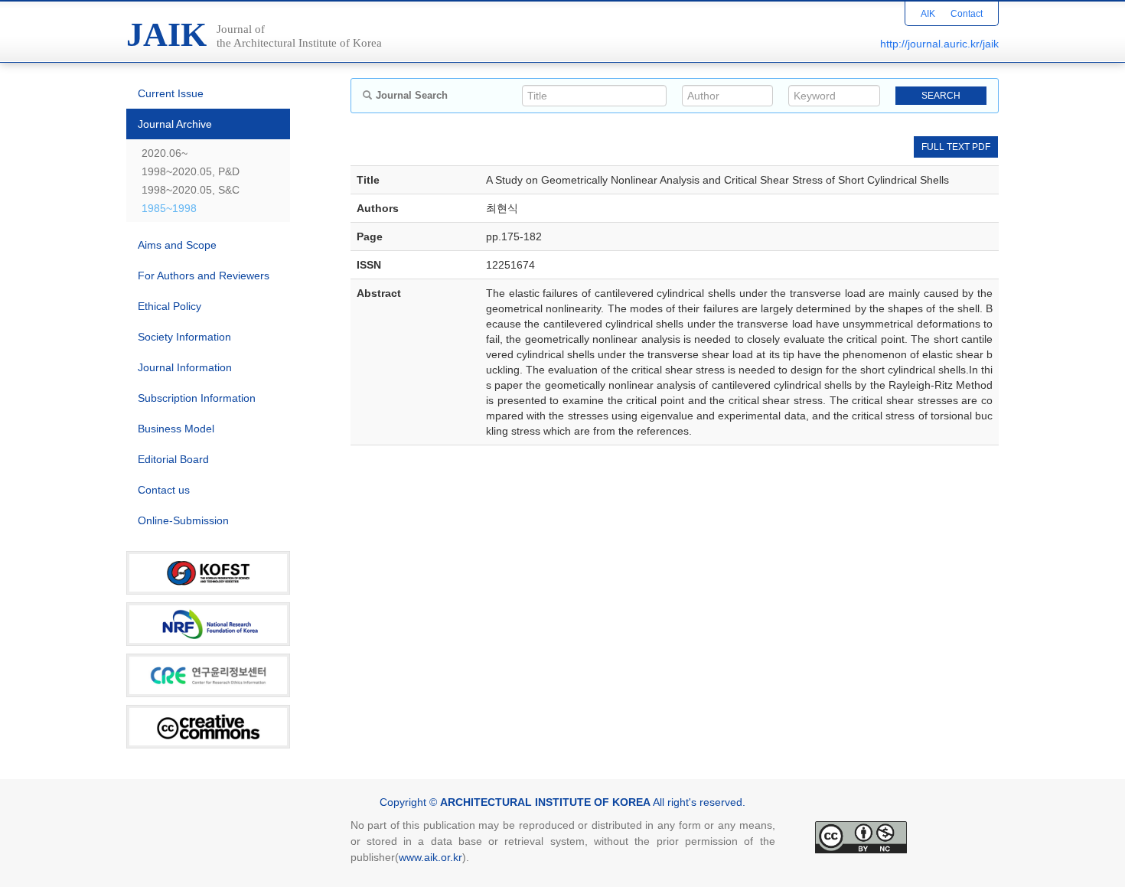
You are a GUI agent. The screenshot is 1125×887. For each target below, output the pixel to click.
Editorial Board (173, 459)
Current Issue (171, 93)
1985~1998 (169, 208)
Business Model (176, 428)
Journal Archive (175, 124)
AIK (928, 13)
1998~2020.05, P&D (191, 171)
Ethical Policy (169, 306)
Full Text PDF (955, 147)
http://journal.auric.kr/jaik (939, 44)
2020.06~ (165, 153)
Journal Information (185, 367)
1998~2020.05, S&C (191, 190)
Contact (967, 13)
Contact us (164, 490)
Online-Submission (183, 520)
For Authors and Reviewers (203, 275)
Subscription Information (197, 398)
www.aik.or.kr (430, 857)
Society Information (184, 337)
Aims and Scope (177, 245)
